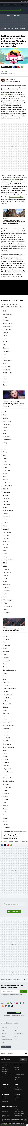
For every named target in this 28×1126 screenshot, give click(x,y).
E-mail (22, 67)
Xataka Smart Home (6, 1073)
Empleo (4, 1042)
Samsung (17, 1036)
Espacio (4, 1030)
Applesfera (4, 1071)
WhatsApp (8, 1003)
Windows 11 (17, 1042)
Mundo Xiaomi (5, 1076)
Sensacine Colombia (19, 1113)
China (4, 28)
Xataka (3, 1067)
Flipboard (19, 67)
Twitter (16, 67)
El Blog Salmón (18, 1097)
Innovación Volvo (16, 15)
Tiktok (12, 1006)
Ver (14, 911)
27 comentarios (7, 66)
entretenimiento (20, 841)
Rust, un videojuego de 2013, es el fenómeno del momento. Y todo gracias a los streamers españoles (14, 221)
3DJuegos (16, 1067)
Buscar (26, 1053)
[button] (10, 79)
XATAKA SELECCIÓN (13, 5)
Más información (5, 1124)
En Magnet (7, 218)
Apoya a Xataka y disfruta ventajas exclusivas (14, 1015)
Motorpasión (17, 1087)
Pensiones (22, 28)
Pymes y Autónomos (19, 1099)
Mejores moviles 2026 (18, 979)
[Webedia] (24, 1)
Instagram (20, 1003)
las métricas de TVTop (16, 197)
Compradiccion (5, 1101)
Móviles (16, 1030)
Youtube (17, 1003)
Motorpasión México (19, 1115)
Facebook (14, 67)
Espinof (16, 1079)
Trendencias (5, 1097)
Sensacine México (18, 1111)
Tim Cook (10, 28)
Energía (4, 1033)
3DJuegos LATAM (18, 1109)
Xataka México (5, 1109)
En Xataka (5, 400)
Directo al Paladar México (6, 1116)
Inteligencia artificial (7, 1039)
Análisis (16, 1027)
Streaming (4, 1027)
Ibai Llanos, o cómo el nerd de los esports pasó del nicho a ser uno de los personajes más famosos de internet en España (13, 404)
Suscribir (23, 991)
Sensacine (17, 1077)
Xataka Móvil (5, 1069)
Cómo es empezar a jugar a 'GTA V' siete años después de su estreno (14, 629)
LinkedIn (9, 1006)
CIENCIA (22, 5)
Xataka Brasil (5, 1111)
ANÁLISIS (3, 5)
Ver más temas (6, 1047)
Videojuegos (10, 841)
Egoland (4, 94)
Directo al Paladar (6, 1087)
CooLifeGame (13, 180)
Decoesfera (4, 1099)
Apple (3, 1036)
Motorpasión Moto (18, 1089)
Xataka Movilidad (18, 1033)
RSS (3, 1006)
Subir (22, 1059)
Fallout (16, 28)
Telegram (23, 1003)
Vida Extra (16, 1069)
